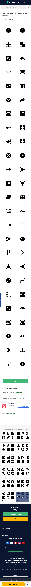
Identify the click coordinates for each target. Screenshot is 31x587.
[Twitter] (11, 543)
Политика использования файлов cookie (16, 560)
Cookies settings (15, 564)
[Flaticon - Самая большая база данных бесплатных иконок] (13, 2)
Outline (5, 19)
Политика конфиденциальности (16, 558)
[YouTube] (23, 543)
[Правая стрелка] (22, 252)
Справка (4, 532)
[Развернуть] (8, 44)
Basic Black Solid (10, 413)
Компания (5, 535)
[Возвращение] (8, 322)
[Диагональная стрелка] (22, 155)
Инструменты (6, 528)
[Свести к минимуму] (8, 86)
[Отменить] (22, 294)
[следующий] (8, 30)
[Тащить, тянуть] (8, 127)
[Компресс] (8, 280)
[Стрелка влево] (22, 225)
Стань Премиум (15, 519)
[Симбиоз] (8, 211)
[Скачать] (22, 127)
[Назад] (22, 58)
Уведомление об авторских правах (16, 562)
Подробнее (19, 392)
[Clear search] (21, 7)
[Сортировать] (22, 114)
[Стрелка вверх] (8, 266)
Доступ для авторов (15, 514)
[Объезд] (22, 211)
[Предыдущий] (22, 30)
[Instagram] (19, 543)
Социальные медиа (15, 539)
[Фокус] (8, 155)
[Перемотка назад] (22, 336)
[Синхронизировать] (8, 114)
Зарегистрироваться (15, 553)
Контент (4, 525)
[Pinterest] (15, 543)
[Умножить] (8, 141)
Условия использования (15, 557)
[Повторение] (22, 72)
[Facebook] (7, 543)
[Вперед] (22, 100)
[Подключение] (22, 280)
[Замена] (8, 58)
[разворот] (22, 86)
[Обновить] (22, 322)
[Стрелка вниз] (8, 72)
